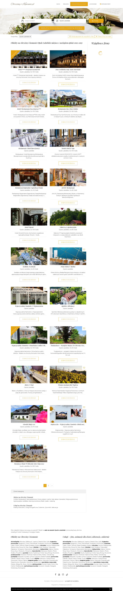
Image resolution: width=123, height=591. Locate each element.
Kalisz (49, 564)
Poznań (44, 564)
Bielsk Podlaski (45, 556)
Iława (24, 564)
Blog (58, 4)
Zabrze (25, 560)
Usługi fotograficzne (31, 507)
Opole (31, 553)
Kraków (51, 549)
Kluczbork (56, 553)
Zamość (22, 545)
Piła (56, 564)
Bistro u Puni (29, 385)
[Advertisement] (48, 520)
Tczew (32, 558)
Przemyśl (29, 554)
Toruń (28, 543)
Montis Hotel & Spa (68, 148)
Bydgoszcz (22, 543)
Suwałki (26, 556)
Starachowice (15, 562)
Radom (50, 551)
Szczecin (41, 566)
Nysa (46, 553)
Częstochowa (50, 558)
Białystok (21, 556)
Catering (52, 501)
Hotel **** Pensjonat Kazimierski (29, 70)
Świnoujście (21, 568)
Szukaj (96, 21)
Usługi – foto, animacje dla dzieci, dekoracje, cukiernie (86, 536)
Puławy (37, 545)
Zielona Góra (15, 547)
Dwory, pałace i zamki (44, 499)
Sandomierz (37, 562)
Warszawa (44, 551)
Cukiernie (41, 507)
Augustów (37, 556)
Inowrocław (48, 543)
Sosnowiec (14, 560)
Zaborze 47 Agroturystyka (68, 227)
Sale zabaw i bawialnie (58, 499)
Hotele (15, 499)
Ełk (21, 564)
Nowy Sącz (14, 551)
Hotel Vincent (29, 227)
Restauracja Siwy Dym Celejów (68, 109)
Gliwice (20, 560)
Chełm (17, 545)
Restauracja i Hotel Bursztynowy (29, 148)
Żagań (31, 547)
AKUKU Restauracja (68, 188)
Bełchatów (36, 549)
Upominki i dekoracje (51, 507)
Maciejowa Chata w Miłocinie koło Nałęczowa (29, 464)
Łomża (32, 556)
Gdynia (18, 558)
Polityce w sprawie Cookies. (86, 589)
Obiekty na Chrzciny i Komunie (24, 536)
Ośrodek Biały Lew (29, 424)
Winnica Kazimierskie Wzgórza (68, 385)
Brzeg (50, 553)
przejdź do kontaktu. (72, 581)
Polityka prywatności (65, 585)
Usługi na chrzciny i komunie (22, 506)
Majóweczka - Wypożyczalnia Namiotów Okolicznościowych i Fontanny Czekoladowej (68, 424)
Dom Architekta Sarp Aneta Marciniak (68, 70)
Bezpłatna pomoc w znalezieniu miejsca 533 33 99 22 (61, 28)
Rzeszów (23, 554)
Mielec (44, 554)
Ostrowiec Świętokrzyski (50, 560)
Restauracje (22, 499)
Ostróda (29, 564)
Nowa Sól (22, 547)
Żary (27, 547)
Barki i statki (45, 501)
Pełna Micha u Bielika (68, 267)
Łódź (40, 547)
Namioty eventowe (35, 501)
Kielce (40, 560)
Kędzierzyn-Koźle (38, 553)
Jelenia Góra (42, 541)
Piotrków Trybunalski (49, 547)
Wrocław (22, 541)
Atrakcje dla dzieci (19, 507)
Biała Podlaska (29, 545)
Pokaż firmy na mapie (104, 36)
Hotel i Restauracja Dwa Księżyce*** (29, 109)
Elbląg (18, 564)
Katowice (43, 558)
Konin (53, 564)
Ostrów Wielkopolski (17, 566)
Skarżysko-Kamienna (26, 562)
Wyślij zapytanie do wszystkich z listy (82, 36)
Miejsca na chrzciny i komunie (23, 497)
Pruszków (19, 553)
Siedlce (13, 553)
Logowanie (93, 4)
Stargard (53, 566)
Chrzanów (28, 551)
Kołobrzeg (14, 568)
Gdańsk (13, 558)
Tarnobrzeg (50, 554)
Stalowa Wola (37, 554)
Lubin (48, 541)
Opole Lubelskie (25, 36)
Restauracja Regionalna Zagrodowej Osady (29, 188)
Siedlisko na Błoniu (29, 267)
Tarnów (56, 549)
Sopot (23, 558)
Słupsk (27, 558)
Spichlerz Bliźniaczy (68, 306)
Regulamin (54, 585)
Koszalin (47, 566)
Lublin (12, 545)
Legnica (35, 541)
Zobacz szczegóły (29, 82)
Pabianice (14, 549)
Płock (55, 551)
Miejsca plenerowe (72, 499)
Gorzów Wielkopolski (52, 545)
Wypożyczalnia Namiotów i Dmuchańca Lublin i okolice (29, 346)
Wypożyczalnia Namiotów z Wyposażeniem (29, 306)
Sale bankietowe (31, 499)
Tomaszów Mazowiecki (25, 549)
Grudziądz (41, 543)
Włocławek (33, 543)
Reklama (66, 4)
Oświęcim (21, 551)
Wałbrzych (29, 541)
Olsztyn (13, 564)
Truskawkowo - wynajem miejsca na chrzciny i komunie (68, 346)
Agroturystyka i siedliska (20, 501)
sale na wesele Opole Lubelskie (55, 530)
